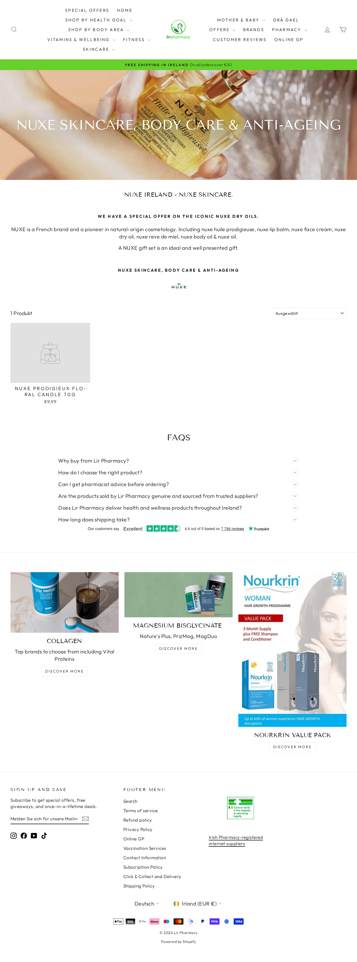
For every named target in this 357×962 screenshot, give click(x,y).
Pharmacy (287, 29)
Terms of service (140, 810)
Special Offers (87, 10)
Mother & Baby (239, 19)
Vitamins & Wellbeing (79, 39)
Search (130, 801)
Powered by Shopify (178, 941)
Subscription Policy (143, 867)
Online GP (288, 39)
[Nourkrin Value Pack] (292, 649)
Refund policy (137, 820)
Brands (253, 29)
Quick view (50, 376)
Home (125, 10)
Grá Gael (286, 19)
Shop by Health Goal (97, 19)
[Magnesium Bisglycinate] (178, 594)
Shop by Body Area (97, 29)
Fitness (135, 39)
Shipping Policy (139, 886)
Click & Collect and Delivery (152, 876)
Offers (220, 29)
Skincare (97, 49)
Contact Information (144, 857)
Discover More (64, 671)
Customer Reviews (240, 39)
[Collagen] (64, 602)
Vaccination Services (144, 848)
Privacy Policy (138, 829)
